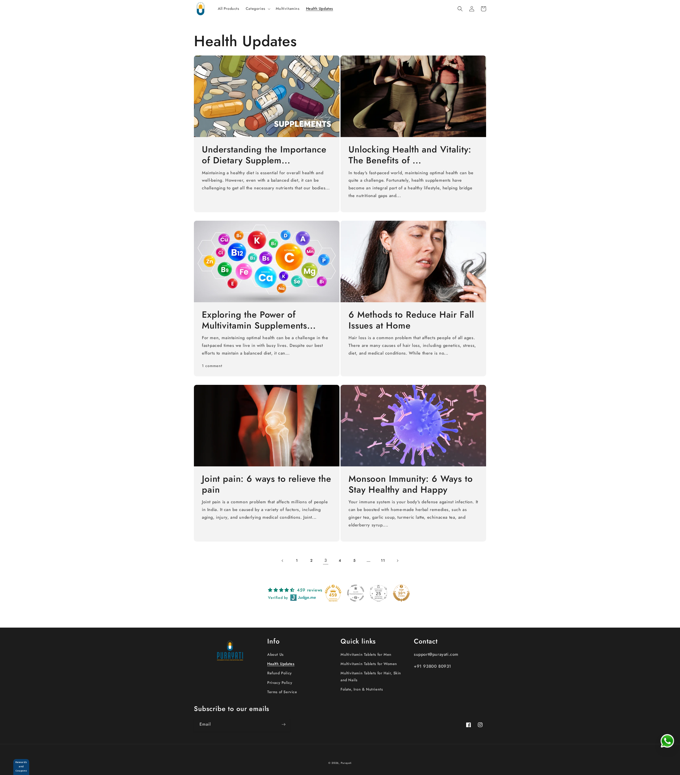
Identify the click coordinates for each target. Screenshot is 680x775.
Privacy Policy (279, 682)
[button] (258, 8)
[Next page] (397, 561)
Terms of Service (282, 692)
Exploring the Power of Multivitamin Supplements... (259, 320)
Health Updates (280, 663)
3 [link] (325, 560)
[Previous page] (282, 561)
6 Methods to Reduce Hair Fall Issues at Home (411, 320)
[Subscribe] (283, 724)
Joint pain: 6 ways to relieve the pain (266, 484)
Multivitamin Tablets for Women (369, 663)
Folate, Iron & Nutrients (362, 689)
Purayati (346, 763)
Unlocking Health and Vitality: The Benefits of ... (409, 155)
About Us (275, 654)
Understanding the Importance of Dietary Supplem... (264, 155)
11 (383, 560)
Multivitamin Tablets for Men (366, 654)
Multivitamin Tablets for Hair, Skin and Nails (371, 676)
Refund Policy (279, 673)
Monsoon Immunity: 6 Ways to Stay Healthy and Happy (410, 484)
